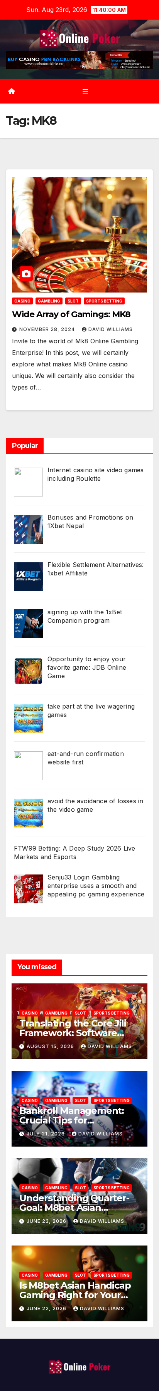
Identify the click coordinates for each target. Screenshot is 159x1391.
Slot (73, 301)
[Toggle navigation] (85, 91)
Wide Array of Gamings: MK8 (71, 314)
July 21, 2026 (46, 1134)
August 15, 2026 (51, 1046)
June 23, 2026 (47, 1221)
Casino (22, 301)
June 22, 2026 (47, 1308)
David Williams (110, 329)
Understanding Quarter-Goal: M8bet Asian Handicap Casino (74, 1207)
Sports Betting (104, 301)
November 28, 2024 (47, 329)
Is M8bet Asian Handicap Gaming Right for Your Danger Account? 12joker (75, 1295)
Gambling (49, 301)
